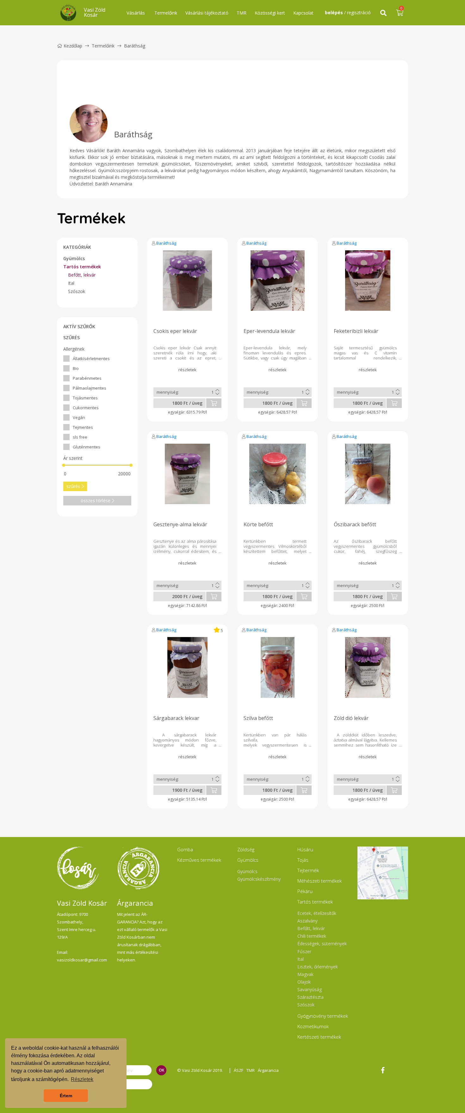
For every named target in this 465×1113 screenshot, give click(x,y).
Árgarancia (268, 1070)
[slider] (63, 465)
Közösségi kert (270, 13)
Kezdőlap (73, 46)
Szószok (76, 291)
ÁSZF (238, 1070)
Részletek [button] (82, 1079)
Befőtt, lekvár (82, 275)
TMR (241, 13)
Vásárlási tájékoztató (206, 13)
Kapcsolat (303, 13)
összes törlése (95, 500)
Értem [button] (66, 1095)
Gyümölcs (74, 258)
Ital (71, 283)
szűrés (73, 486)
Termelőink (165, 13)
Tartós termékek (82, 267)
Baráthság (166, 243)
